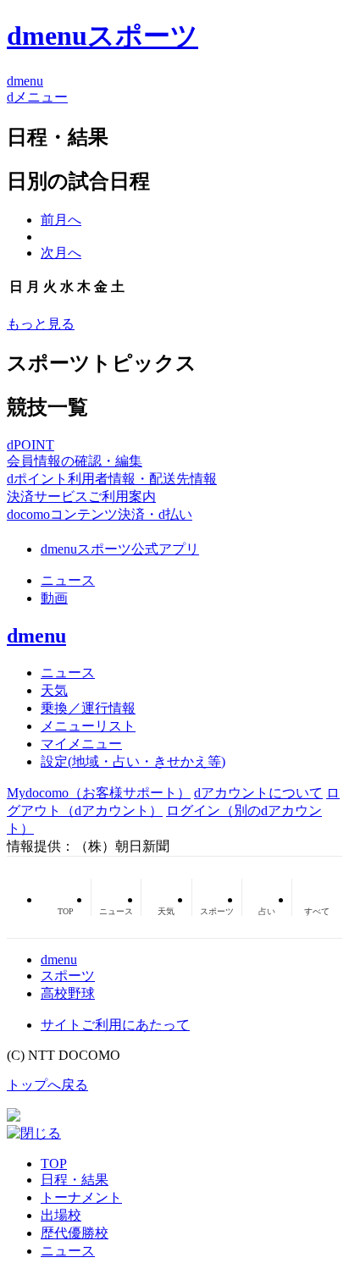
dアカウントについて (258, 793)
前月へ (61, 219)
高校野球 (68, 993)
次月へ (61, 252)
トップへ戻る (47, 1085)
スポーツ (68, 975)
